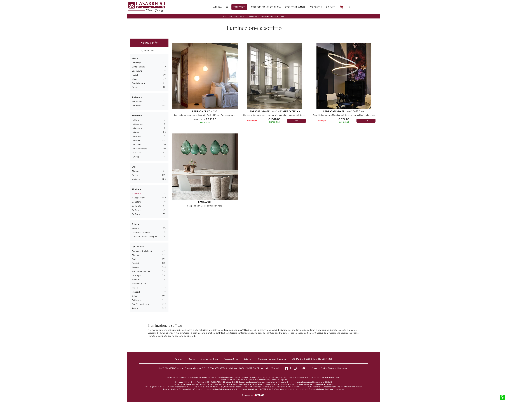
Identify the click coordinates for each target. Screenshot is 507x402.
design (135, 175)
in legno (136, 132)
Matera (135, 288)
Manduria (136, 279)
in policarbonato (139, 148)
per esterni (137, 101)
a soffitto (136, 193)
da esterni (136, 202)
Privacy (315, 368)
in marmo (136, 136)
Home (225, 16)
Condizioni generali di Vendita (272, 359)
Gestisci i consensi (338, 368)
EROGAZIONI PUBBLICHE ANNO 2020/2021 (312, 359)
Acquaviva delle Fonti (142, 251)
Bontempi (136, 63)
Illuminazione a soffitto (272, 16)
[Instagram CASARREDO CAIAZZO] (295, 368)
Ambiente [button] (137, 97)
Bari (133, 259)
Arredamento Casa (209, 359)
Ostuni (135, 296)
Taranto (135, 308)
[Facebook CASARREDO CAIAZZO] (287, 368)
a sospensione (138, 198)
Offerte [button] (136, 224)
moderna (136, 179)
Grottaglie (136, 275)
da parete (136, 206)
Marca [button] (135, 58)
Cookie (324, 368)
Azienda (217, 7)
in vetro (135, 157)
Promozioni (316, 7)
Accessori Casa (236, 16)
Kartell (135, 75)
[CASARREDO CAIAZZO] (156, 7)
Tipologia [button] (137, 189)
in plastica (137, 144)
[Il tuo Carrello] (342, 7)
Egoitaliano (137, 71)
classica (136, 171)
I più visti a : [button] (138, 246)
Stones (135, 87)
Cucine (191, 359)
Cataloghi (248, 359)
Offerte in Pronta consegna (265, 7)
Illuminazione (252, 16)
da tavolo (136, 210)
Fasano (135, 267)
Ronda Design (138, 83)
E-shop (135, 228)
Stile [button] (134, 167)
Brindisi (135, 263)
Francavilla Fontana (141, 271)
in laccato (137, 128)
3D (227, 7)
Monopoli (136, 292)
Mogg (134, 79)
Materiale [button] (137, 115)
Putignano (136, 300)
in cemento (137, 124)
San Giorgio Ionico (140, 304)
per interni (137, 105)
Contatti (330, 7)
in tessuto (136, 153)
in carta (135, 120)
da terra (136, 214)
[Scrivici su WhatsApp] (502, 397)
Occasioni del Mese (295, 7)
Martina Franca (139, 284)
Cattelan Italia (138, 67)
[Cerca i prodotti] (349, 7)
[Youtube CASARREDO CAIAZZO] (304, 368)
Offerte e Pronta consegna (144, 236)
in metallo (136, 140)
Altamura (136, 255)
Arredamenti (239, 7)
